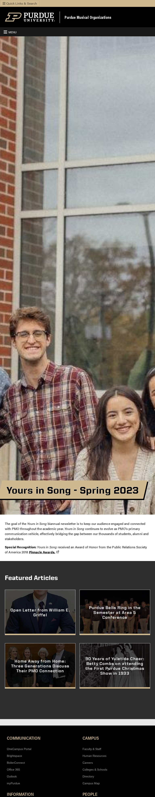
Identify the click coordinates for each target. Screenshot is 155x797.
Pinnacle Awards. (44, 552)
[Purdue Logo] (30, 17)
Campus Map (91, 783)
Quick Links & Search (21, 3)
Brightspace (14, 755)
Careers (88, 762)
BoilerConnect (16, 762)
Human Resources (94, 755)
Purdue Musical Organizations (88, 17)
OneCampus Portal (19, 749)
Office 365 (13, 769)
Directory (88, 776)
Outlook (12, 776)
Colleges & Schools (95, 769)
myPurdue (13, 783)
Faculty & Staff (92, 749)
